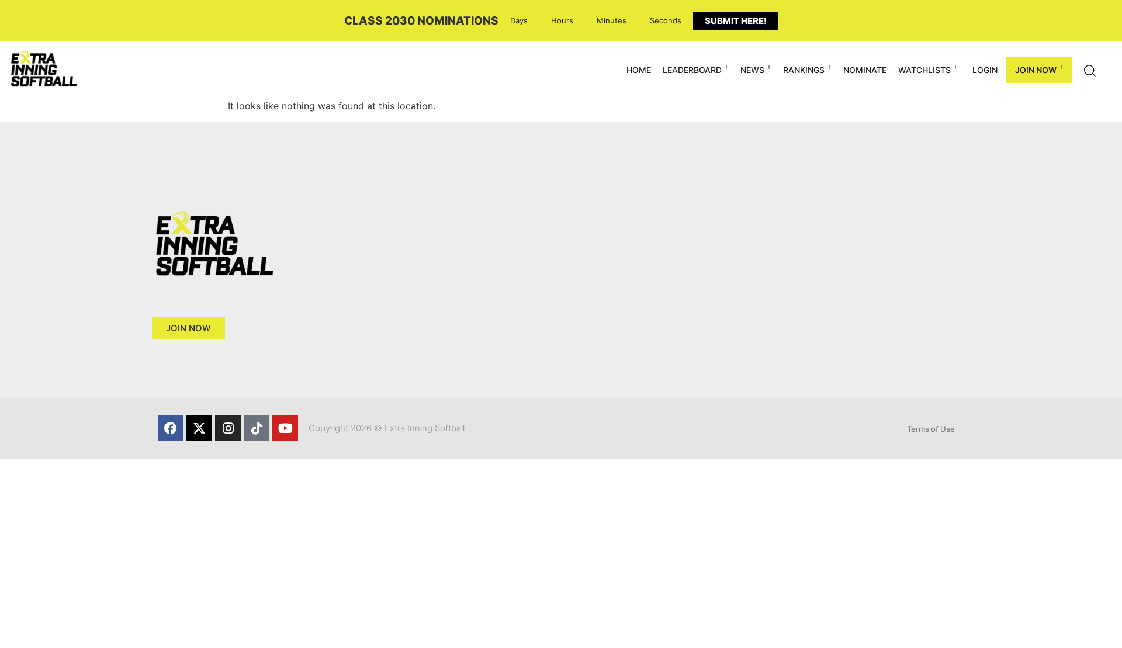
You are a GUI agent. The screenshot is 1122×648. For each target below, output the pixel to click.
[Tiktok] (256, 428)
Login (985, 70)
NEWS (752, 70)
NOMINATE (864, 70)
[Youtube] (285, 428)
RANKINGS (804, 70)
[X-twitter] (199, 428)
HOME (638, 70)
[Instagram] (228, 428)
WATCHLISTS (924, 70)
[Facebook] (170, 428)
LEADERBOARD (692, 70)
